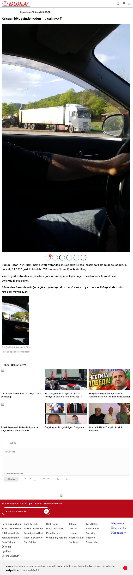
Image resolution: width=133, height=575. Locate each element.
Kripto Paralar (76, 537)
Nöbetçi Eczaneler (33, 537)
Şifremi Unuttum (10, 555)
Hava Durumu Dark (11, 528)
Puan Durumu (53, 533)
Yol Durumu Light (11, 533)
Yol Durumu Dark (10, 537)
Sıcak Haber (92, 542)
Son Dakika (30, 542)
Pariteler (73, 542)
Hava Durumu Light (12, 523)
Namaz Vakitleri (54, 528)
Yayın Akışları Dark (33, 533)
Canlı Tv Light (9, 542)
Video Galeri (92, 528)
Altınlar (73, 523)
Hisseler (73, 533)
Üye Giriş (6, 546)
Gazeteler (91, 537)
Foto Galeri (91, 523)
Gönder (11, 479)
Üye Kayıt (7, 551)
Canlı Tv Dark (31, 523)
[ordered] (44, 479)
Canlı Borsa (52, 523)
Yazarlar (90, 533)
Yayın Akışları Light (34, 528)
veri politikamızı (14, 570)
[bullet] (48, 479)
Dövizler (73, 528)
